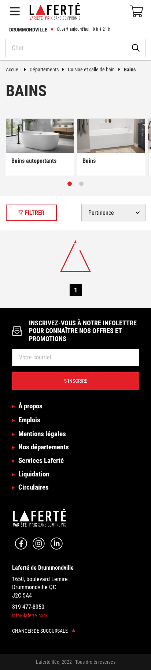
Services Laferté (41, 460)
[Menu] (14, 11)
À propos (30, 406)
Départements (44, 69)
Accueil (13, 69)
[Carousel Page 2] (81, 183)
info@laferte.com (29, 615)
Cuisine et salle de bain (91, 69)
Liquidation (33, 474)
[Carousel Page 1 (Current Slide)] (69, 183)
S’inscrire (75, 381)
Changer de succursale (40, 631)
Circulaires (33, 487)
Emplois (29, 420)
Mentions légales (42, 434)
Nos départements (43, 447)
